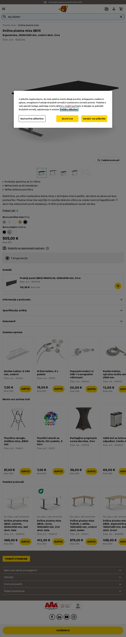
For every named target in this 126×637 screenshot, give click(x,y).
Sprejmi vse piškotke (94, 118)
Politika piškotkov (69, 109)
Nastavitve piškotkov (32, 118)
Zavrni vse (67, 118)
